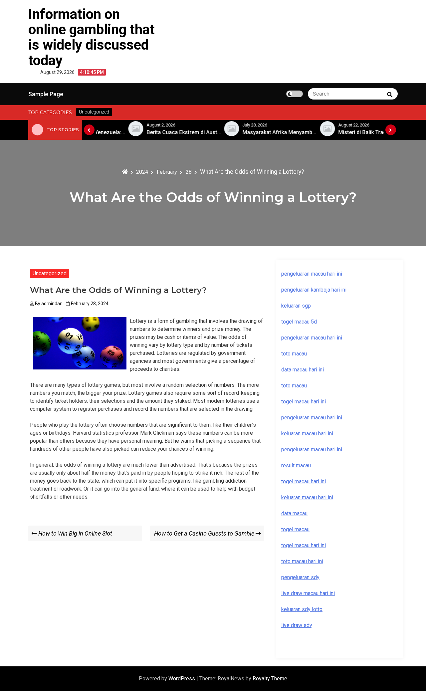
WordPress (182, 678)
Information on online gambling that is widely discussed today (91, 37)
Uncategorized (50, 273)
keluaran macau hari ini (307, 497)
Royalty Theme (270, 678)
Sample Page (45, 94)
